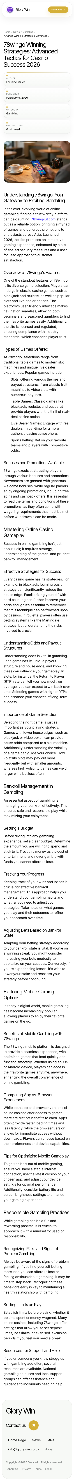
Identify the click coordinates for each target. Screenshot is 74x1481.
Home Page (17, 1440)
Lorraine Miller (15, 82)
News (16, 32)
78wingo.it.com (43, 219)
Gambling (28, 32)
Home (7, 32)
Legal (48, 1468)
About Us (12, 1468)
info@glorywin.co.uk (23, 1449)
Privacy (26, 1468)
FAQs (50, 1440)
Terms (37, 1468)
